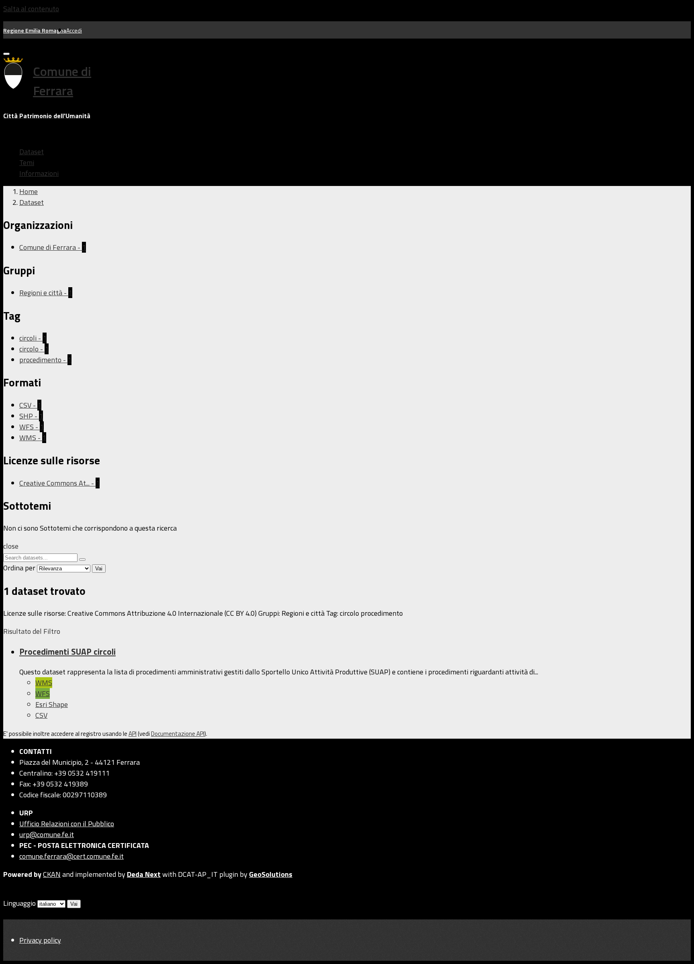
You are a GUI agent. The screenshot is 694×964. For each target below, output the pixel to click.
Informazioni (39, 173)
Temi (26, 162)
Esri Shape (51, 704)
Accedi (74, 30)
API (133, 733)
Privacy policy (40, 940)
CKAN (52, 874)
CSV (41, 715)
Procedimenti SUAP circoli (67, 651)
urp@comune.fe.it (46, 834)
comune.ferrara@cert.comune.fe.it (71, 856)
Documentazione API (177, 733)
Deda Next (144, 874)
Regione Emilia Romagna (34, 30)
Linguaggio (19, 903)
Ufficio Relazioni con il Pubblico (66, 823)
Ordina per (19, 567)
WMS (43, 682)
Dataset (31, 151)
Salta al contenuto (31, 8)
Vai (98, 569)
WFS (42, 693)
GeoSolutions (270, 874)
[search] (82, 559)
